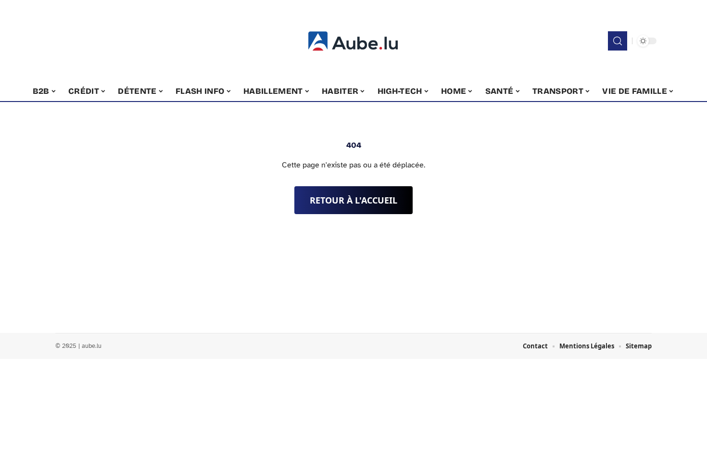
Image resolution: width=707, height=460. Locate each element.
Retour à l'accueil (353, 200)
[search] (617, 41)
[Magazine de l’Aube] (353, 41)
